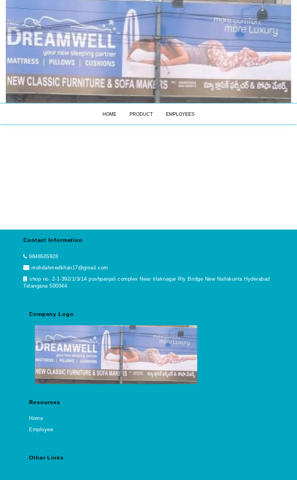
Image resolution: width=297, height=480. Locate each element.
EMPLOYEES (180, 114)
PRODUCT (141, 114)
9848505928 (43, 256)
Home (36, 418)
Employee (41, 429)
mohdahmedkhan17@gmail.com (69, 268)
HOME (109, 114)
